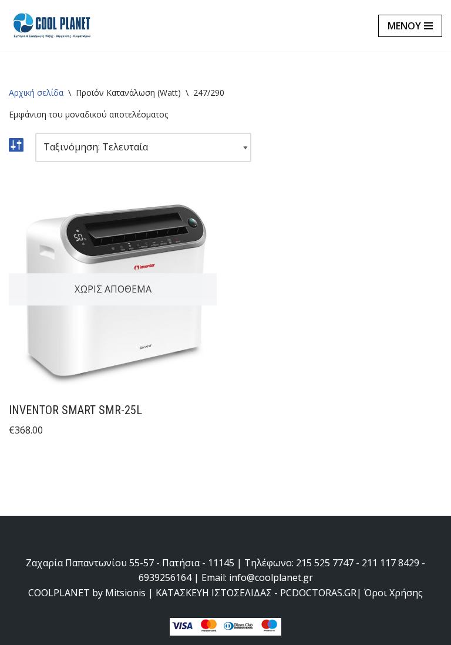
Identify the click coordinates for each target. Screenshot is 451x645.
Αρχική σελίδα (36, 92)
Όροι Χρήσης (393, 592)
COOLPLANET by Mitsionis (87, 592)
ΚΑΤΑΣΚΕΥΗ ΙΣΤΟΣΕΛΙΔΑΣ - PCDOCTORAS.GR (256, 592)
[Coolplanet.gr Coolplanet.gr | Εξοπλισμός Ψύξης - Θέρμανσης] (53, 25)
